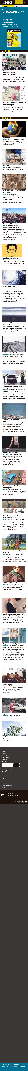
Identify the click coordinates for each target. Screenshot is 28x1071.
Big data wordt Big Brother (13, 644)
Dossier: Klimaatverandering (10, 20)
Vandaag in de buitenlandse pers (11, 770)
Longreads (5, 776)
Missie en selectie (6, 755)
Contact (4, 753)
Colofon (6, 737)
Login (3, 787)
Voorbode (7, 137)
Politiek (5, 259)
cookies (16, 1064)
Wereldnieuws (8, 166)
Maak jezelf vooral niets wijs (14, 614)
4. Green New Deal (10, 353)
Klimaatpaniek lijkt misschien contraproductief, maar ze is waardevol (14, 72)
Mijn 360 (4, 761)
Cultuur (5, 194)
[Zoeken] (16, 765)
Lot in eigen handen (8, 22)
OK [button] (14, 1069)
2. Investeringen (9, 286)
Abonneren (5, 759)
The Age (21, 6)
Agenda (6, 714)
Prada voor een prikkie (11, 452)
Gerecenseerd (8, 684)
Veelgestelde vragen (7, 757)
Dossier (4, 774)
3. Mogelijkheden (9, 323)
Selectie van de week (7, 772)
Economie (6, 288)
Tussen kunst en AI (10, 582)
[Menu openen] (24, 2)
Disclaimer (5, 783)
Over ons (4, 751)
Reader (5, 76)
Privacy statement (7, 785)
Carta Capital (13, 6)
